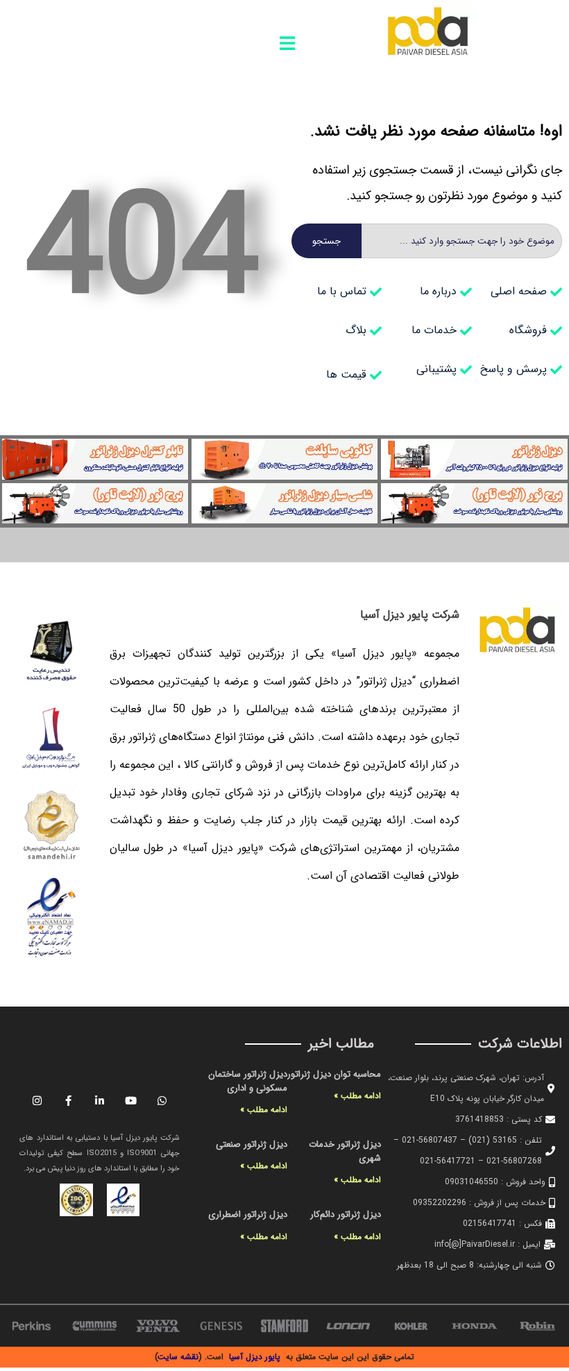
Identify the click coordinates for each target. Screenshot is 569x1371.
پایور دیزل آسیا (254, 1356)
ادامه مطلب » (357, 1095)
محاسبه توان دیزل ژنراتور (334, 1074)
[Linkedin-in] (100, 1100)
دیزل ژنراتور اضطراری (247, 1214)
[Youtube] (131, 1100)
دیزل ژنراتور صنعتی (251, 1144)
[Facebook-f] (69, 1100)
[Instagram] (37, 1100)
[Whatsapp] (162, 1100)
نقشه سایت (178, 1356)
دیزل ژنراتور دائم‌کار (345, 1214)
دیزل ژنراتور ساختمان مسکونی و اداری (247, 1081)
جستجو (326, 241)
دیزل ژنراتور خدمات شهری (345, 1151)
